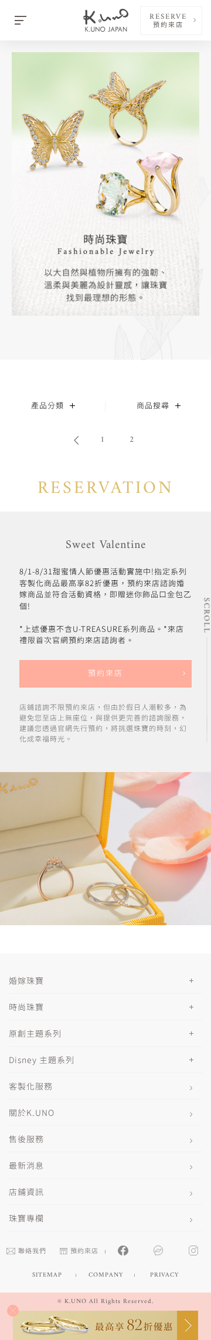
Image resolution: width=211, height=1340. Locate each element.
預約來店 (105, 674)
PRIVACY (164, 1275)
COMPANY (106, 1275)
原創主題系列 (35, 1033)
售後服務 (26, 1139)
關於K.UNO (32, 1112)
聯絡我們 (32, 1252)
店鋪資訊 (26, 1191)
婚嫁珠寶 (26, 980)
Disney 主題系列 (41, 1059)
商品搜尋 (153, 406)
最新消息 (26, 1165)
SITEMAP (47, 1275)
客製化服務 (31, 1086)
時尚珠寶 (26, 1007)
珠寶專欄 (26, 1218)
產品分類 (47, 406)
